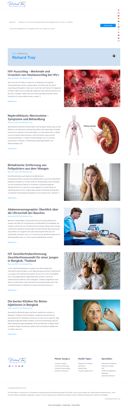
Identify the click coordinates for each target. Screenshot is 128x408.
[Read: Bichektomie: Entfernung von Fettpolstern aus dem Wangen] (92, 182)
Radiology (104, 373)
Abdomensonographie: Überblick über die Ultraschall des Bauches (33, 211)
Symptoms (81, 366)
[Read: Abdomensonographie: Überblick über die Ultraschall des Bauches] (92, 226)
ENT (102, 368)
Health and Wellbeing (108, 371)
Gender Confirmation (61, 371)
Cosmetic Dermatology (62, 368)
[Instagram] (16, 366)
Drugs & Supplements (85, 371)
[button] (108, 25)
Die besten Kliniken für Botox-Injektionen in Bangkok (28, 303)
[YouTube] (19, 366)
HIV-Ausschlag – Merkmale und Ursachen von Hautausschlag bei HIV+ (33, 73)
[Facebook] (9, 366)
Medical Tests (82, 368)
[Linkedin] (22, 366)
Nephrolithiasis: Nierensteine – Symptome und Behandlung (28, 117)
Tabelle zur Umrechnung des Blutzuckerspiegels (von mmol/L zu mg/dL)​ (45, 22)
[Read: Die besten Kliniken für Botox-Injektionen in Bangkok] (96, 315)
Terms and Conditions (54, 405)
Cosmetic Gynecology (62, 366)
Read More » (12, 101)
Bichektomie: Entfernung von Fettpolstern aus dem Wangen (28, 166)
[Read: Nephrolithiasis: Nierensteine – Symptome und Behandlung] (92, 135)
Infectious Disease (107, 366)
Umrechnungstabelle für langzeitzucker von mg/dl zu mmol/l (32, 29)
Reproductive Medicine (109, 363)
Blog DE (12, 22)
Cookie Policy (66, 405)
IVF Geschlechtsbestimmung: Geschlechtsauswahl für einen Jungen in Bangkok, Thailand (33, 257)
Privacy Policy (76, 405)
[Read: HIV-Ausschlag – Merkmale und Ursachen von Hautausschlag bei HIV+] (92, 88)
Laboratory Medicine (108, 376)
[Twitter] (13, 366)
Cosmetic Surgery (60, 363)
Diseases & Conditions (85, 363)
